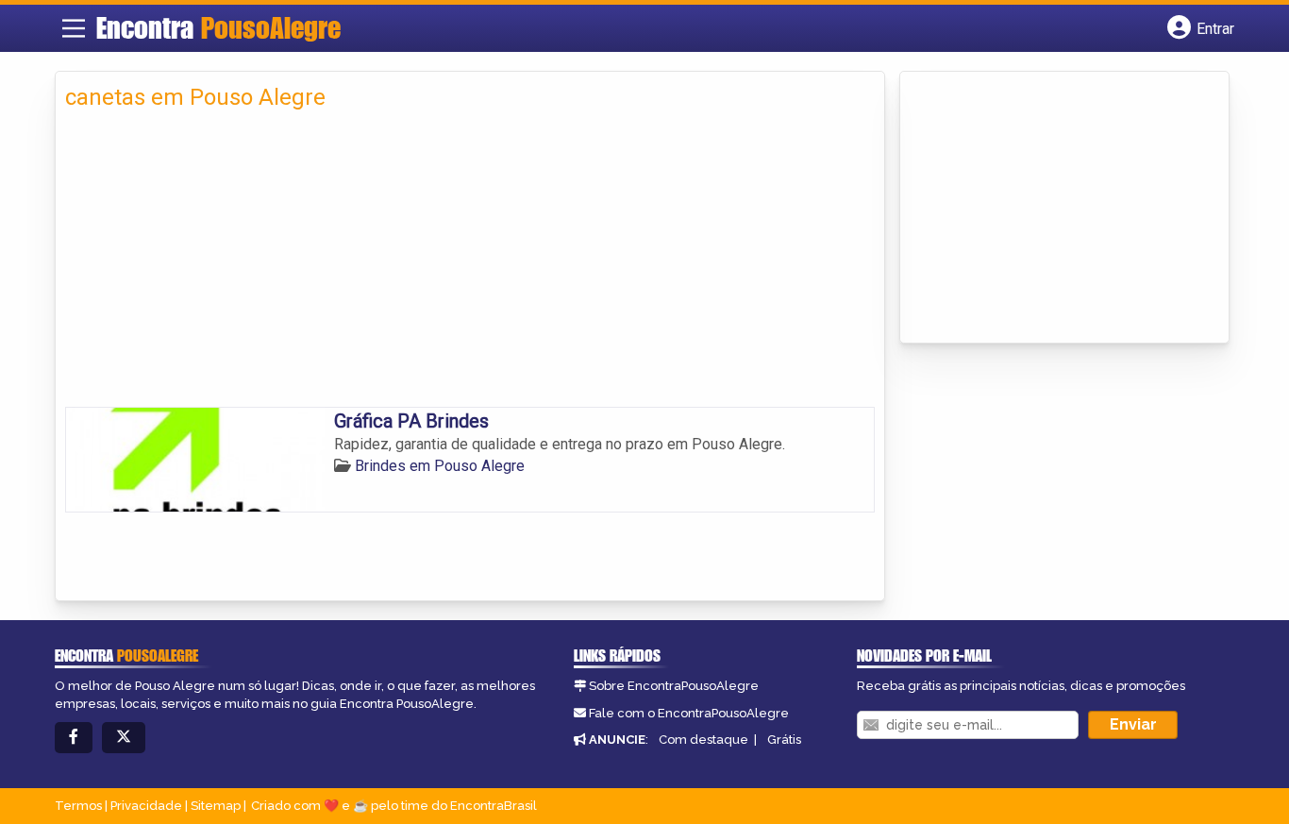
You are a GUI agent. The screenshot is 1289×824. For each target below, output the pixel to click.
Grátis (784, 739)
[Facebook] (73, 737)
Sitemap (216, 806)
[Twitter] (123, 737)
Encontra (218, 27)
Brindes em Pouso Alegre (440, 466)
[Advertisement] (470, 265)
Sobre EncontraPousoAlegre (674, 686)
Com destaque (703, 739)
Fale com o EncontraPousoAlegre (689, 713)
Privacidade (146, 806)
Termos (78, 806)
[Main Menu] (73, 28)
